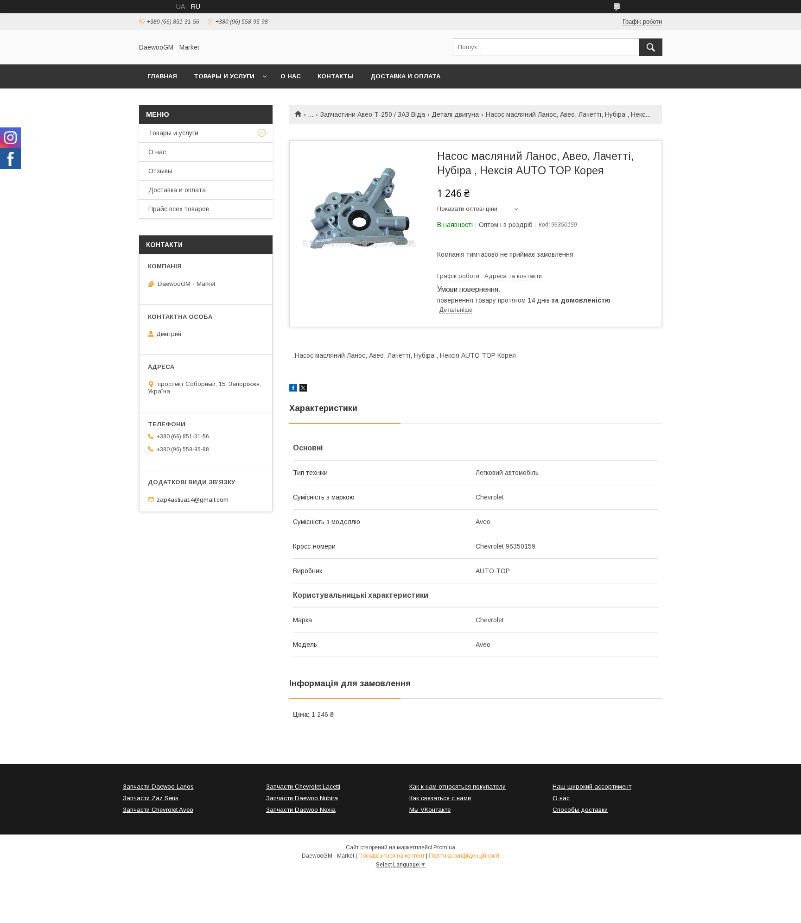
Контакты (336, 76)
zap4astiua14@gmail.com (193, 499)
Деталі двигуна (455, 114)
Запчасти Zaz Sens (150, 798)
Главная (162, 76)
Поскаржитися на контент (391, 856)
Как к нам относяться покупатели (457, 786)
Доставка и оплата (405, 76)
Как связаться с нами (440, 798)
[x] (303, 389)
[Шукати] (650, 47)
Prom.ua (444, 847)
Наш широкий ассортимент (592, 786)
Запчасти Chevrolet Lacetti (303, 786)
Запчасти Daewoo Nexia (301, 809)
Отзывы (160, 171)
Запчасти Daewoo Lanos (158, 786)
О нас (290, 76)
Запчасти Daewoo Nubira (302, 798)
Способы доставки (580, 809)
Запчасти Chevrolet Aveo (158, 809)
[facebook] (293, 389)
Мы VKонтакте (430, 809)
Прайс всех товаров (178, 209)
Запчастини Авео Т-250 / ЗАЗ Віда (372, 114)
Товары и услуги (224, 76)
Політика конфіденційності (464, 856)
